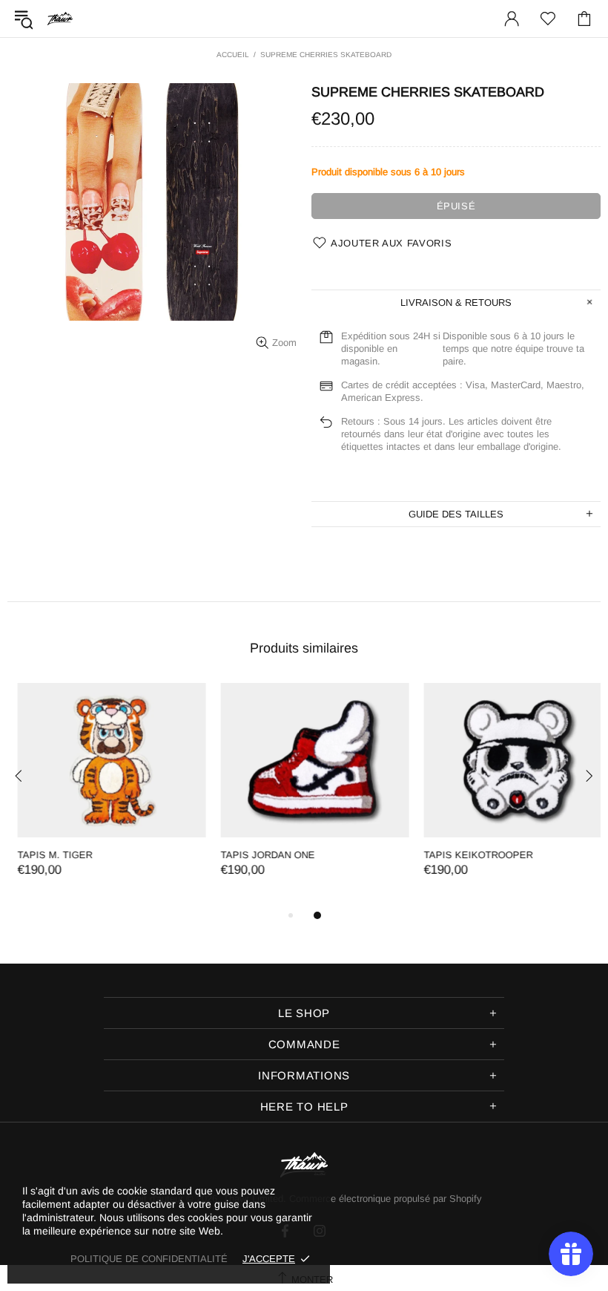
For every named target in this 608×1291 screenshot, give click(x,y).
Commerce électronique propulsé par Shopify (385, 1198)
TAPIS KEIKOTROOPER (468, 854)
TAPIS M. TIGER (44, 854)
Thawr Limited (60, 18)
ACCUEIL (233, 54)
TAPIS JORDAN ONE (258, 854)
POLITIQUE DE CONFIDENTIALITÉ (149, 1258)
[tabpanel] (101, 794)
